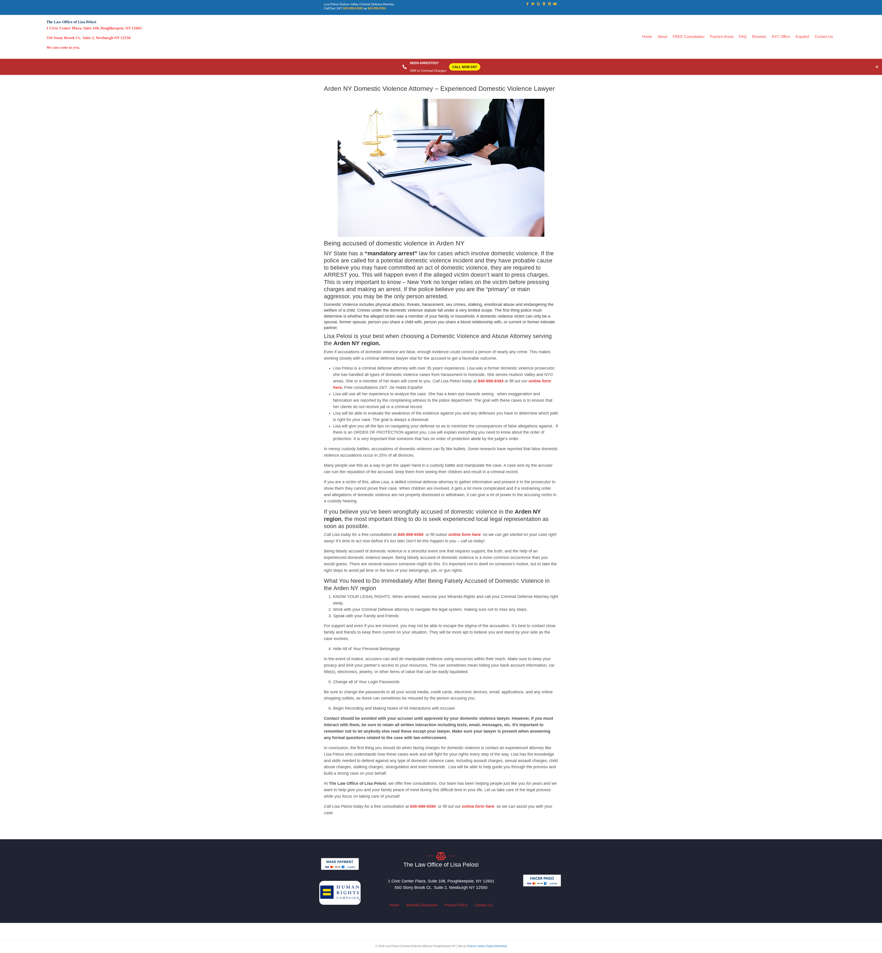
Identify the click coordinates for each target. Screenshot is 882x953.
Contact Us (824, 37)
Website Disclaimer (422, 905)
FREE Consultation (688, 37)
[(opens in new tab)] (340, 863)
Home (647, 37)
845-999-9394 (490, 381)
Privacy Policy (456, 905)
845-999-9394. (377, 8)
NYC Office (781, 37)
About (662, 37)
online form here (464, 534)
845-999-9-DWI (353, 8)
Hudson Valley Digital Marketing (487, 946)
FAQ (742, 37)
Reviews (759, 37)
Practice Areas (722, 37)
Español (802, 37)
